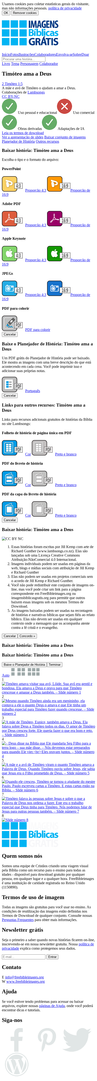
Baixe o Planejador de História (24, 664)
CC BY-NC (11, 96)
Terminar (55, 664)
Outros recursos (47, 141)
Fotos (14, 54)
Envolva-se (64, 54)
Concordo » (27, 636)
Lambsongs (36, 92)
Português (32, 391)
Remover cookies (25, 13)
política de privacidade (65, 8)
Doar (85, 54)
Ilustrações (26, 54)
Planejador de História (18, 141)
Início (6, 54)
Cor (28, 454)
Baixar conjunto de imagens (65, 137)
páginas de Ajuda (52, 1006)
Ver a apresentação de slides (22, 137)
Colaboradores (45, 54)
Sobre (77, 54)
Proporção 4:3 (35, 190)
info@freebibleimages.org (24, 977)
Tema (15, 64)
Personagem (29, 64)
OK (6, 13)
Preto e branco (66, 454)
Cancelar (10, 334)
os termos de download (23, 133)
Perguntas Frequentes (18, 920)
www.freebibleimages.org (25, 981)
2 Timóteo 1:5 (12, 84)
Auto (5, 675)
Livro (6, 64)
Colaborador (48, 64)
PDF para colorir (37, 330)
